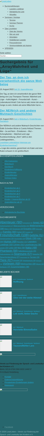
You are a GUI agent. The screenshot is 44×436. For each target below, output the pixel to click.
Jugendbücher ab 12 (13, 202)
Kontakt (8, 377)
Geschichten (19, 239)
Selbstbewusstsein (27, 251)
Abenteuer (11, 222)
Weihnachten (28, 264)
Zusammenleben (20, 267)
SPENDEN (9, 48)
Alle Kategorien (11, 161)
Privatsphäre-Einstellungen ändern (19, 382)
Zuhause (5, 267)
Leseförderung (33, 245)
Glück (31, 238)
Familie (9, 231)
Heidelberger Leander (17, 40)
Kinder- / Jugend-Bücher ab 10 (17, 199)
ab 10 (17, 89)
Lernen (18, 245)
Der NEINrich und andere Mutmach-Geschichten (18, 112)
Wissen (40, 264)
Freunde (29, 232)
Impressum (9, 385)
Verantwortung (29, 260)
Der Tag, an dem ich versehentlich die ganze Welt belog (21, 81)
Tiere (6, 260)
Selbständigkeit (6, 254)
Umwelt (17, 260)
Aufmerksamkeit (6, 226)
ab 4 (17, 119)
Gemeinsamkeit (7, 239)
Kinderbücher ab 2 (12, 191)
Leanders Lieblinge (16, 9)
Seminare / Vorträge (12, 17)
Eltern (8, 229)
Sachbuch (4, 121)
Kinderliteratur (35, 119)
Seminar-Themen (16, 23)
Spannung (23, 253)
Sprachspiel (25, 257)
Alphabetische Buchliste (15, 212)
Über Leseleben (11, 29)
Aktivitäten (13, 37)
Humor (10, 241)
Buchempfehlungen (12, 6)
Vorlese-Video (11, 178)
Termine (12, 20)
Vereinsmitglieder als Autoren (20, 45)
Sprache (37, 254)
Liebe (13, 248)
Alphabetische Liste (16, 12)
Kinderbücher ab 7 (12, 197)
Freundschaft (14, 235)
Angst (38, 222)
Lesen (4, 248)
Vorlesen (11, 263)
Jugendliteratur (27, 89)
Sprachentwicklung (10, 257)
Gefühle (36, 235)
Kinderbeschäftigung (13, 170)
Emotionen (18, 229)
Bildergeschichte (21, 226)
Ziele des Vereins (16, 31)
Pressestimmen (15, 43)
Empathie (29, 229)
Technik (34, 257)
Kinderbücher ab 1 (12, 188)
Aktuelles (12, 14)
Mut (21, 248)
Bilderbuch (24, 119)
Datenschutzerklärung (14, 380)
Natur (31, 247)
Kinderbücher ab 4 (12, 194)
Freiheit (21, 232)
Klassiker (22, 242)
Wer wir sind (14, 34)
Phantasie (9, 250)
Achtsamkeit (28, 223)
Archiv (11, 26)
